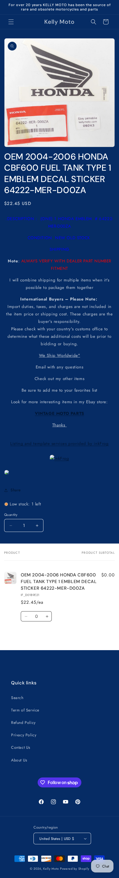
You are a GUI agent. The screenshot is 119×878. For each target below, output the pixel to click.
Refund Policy (23, 722)
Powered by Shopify (74, 868)
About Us (19, 760)
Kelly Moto (51, 868)
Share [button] (16, 490)
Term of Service (25, 710)
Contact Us (20, 747)
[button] (11, 22)
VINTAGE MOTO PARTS (59, 413)
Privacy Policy (23, 735)
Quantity (10, 514)
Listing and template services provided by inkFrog (59, 444)
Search (17, 697)
